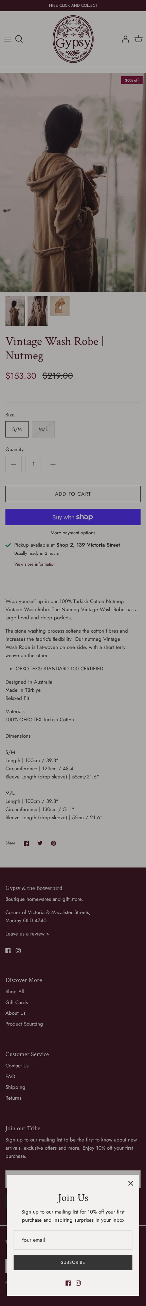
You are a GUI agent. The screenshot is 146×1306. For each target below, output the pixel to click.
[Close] (130, 1183)
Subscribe (73, 1262)
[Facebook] (68, 1283)
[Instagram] (78, 1283)
